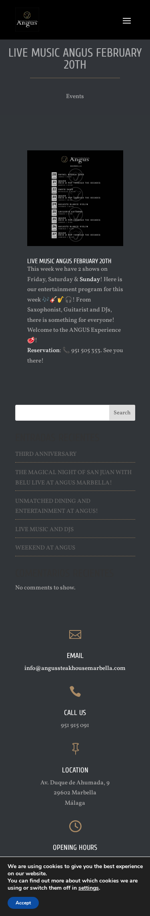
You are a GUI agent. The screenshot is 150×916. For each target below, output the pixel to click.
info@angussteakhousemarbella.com (75, 668)
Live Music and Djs (44, 530)
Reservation (43, 351)
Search (122, 413)
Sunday (90, 280)
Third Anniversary (45, 454)
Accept (23, 903)
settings (88, 888)
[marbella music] (75, 246)
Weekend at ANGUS (45, 548)
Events (75, 97)
